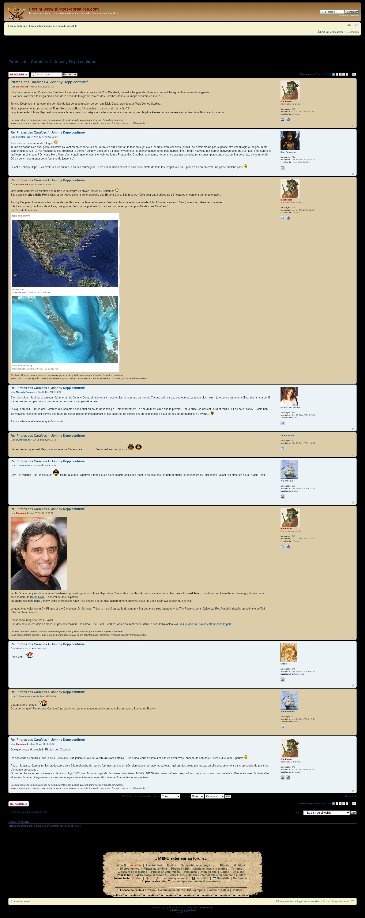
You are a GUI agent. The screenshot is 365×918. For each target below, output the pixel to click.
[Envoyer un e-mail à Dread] (283, 679)
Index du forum (18, 26)
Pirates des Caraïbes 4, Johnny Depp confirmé (52, 61)
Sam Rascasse (24, 137)
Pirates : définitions (233, 865)
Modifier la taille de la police (356, 25)
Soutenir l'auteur (218, 890)
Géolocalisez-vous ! (153, 875)
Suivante (349, 796)
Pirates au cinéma (155, 868)
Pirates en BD (180, 868)
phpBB (168, 907)
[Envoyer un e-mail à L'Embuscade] (283, 449)
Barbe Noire (37, 597)
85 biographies (129, 868)
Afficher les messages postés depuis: (141, 796)
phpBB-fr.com (190, 910)
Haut (353, 126)
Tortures (236, 868)
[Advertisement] (182, 46)
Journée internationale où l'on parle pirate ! (216, 875)
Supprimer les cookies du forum (312, 901)
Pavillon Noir (154, 865)
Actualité (136, 865)
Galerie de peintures (171, 890)
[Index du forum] (17, 12)
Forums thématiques (40, 26)
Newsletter (223, 878)
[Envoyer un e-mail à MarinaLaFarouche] (283, 423)
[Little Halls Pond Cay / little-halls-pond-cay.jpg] (65, 329)
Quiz (149, 878)
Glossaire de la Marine (132, 871)
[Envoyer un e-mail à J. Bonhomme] (283, 496)
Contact (237, 890)
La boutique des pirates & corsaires (195, 881)
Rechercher (240, 878)
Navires (172, 865)
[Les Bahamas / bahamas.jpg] (65, 253)
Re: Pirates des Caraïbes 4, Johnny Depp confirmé (48, 132)
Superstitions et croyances (198, 865)
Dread (19, 648)
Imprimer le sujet (349, 25)
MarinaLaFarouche (25, 392)
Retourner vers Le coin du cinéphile (29, 812)
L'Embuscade (23, 440)
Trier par (186, 796)
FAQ (322, 32)
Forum (137, 878)
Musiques (190, 871)
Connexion (353, 32)
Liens (240, 871)
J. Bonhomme (23, 465)
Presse (151, 890)
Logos (225, 871)
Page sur (322, 74)
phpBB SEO (183, 912)
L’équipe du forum (285, 901)
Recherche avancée (348, 15)
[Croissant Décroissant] (218, 796)
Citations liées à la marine (210, 868)
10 (354, 74)
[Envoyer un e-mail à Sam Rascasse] (283, 168)
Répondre (13, 73)
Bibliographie (196, 890)
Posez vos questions (173, 878)
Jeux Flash (177, 875)
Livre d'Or (202, 878)
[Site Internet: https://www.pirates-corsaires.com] (288, 119)
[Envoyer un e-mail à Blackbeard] (283, 119)
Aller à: (298, 812)
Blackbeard (22, 87)
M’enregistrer (336, 32)
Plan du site (209, 871)
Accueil (121, 865)
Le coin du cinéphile (65, 26)
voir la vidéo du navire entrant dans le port (205, 624)
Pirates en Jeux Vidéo (165, 871)
